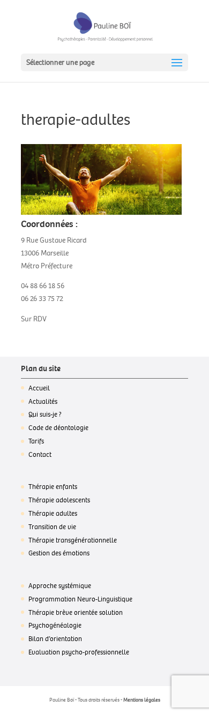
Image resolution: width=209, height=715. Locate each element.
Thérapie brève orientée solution (75, 612)
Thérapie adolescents (59, 500)
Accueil (39, 388)
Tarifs (36, 441)
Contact (39, 454)
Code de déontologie (58, 428)
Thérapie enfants (52, 487)
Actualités (42, 401)
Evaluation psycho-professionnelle (78, 652)
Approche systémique (59, 586)
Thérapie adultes (52, 513)
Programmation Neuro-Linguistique (80, 599)
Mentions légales (141, 700)
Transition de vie (52, 527)
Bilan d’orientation (55, 639)
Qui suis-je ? (45, 414)
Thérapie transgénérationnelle (72, 540)
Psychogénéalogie (54, 625)
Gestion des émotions (58, 553)
